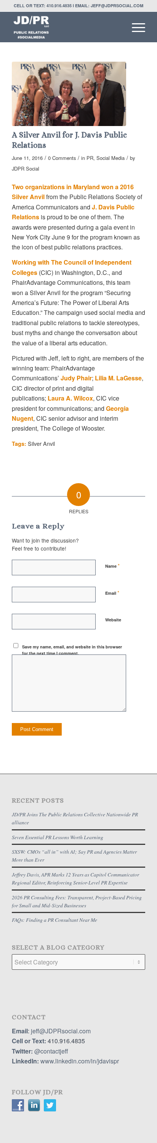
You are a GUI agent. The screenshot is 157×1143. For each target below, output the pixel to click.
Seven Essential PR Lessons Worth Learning (57, 837)
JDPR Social (25, 168)
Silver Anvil (41, 443)
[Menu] (134, 27)
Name (112, 565)
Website (113, 620)
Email (112, 592)
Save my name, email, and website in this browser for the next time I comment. (72, 650)
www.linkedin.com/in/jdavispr (79, 1061)
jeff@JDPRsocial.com (60, 1030)
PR (90, 157)
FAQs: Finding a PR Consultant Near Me (54, 919)
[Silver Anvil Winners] (69, 94)
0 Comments (62, 157)
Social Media (110, 157)
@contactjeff (51, 1051)
